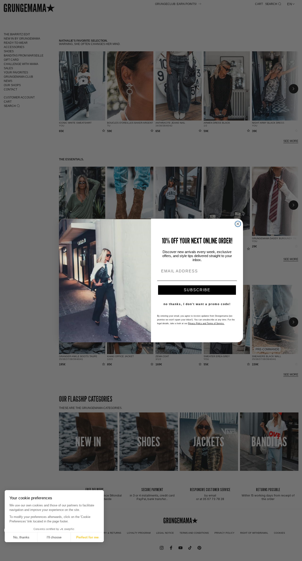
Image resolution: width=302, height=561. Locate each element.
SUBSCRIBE (197, 290)
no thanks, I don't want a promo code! (197, 304)
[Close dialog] (238, 224)
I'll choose (54, 537)
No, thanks (21, 537)
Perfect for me (87, 537)
